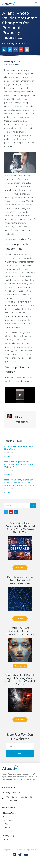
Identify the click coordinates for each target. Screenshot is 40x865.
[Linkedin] (16, 512)
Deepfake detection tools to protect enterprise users (20, 580)
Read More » (8, 457)
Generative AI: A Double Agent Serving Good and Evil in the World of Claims (20, 680)
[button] (36, 3)
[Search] (33, 505)
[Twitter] (6, 512)
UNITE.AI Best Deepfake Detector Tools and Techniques (20, 631)
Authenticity (8, 43)
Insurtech (20, 43)
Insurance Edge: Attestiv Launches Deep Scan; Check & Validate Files (19, 464)
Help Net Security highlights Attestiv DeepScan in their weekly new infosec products (19, 482)
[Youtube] (11, 512)
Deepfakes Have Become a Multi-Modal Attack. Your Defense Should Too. (20, 528)
